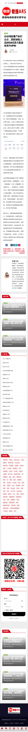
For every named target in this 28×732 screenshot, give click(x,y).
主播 (22, 488)
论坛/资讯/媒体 (7, 370)
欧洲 (17, 502)
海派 (18, 494)
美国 (18, 499)
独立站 (4, 362)
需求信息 (5, 386)
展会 (14, 477)
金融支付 (5, 414)
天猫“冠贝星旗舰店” (14, 508)
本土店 (10, 471)
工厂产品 (13, 491)
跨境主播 (5, 465)
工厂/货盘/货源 (7, 398)
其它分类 (6, 33)
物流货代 (5, 374)
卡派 (4, 499)
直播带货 (15, 468)
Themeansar (23, 719)
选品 (10, 477)
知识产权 (5, 394)
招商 (8, 488)
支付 (15, 511)
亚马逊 (10, 459)
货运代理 (5, 496)
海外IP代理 (10, 462)
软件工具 (5, 366)
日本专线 (13, 505)
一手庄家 (5, 511)
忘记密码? (16, 618)
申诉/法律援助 (6, 446)
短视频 (16, 465)
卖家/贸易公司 (6, 430)
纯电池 (4, 494)
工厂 (14, 494)
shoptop (13, 488)
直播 (11, 479)
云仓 (20, 468)
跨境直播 (11, 465)
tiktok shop (16, 459)
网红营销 (19, 477)
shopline (9, 482)
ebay (13, 485)
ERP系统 (5, 410)
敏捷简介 (6, 723)
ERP (4, 482)
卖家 (4, 488)
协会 (23, 485)
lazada (15, 471)
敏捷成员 (5, 502)
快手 (8, 491)
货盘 (4, 468)
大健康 (4, 474)
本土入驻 (10, 474)
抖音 (4, 491)
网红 (4, 479)
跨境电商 (5, 459)
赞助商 (10, 511)
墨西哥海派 (11, 502)
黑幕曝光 (5, 477)
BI (7, 479)
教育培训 (5, 418)
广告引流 (5, 434)
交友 (19, 482)
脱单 (23, 482)
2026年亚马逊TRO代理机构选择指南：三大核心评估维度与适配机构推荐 (14, 340)
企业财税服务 (6, 390)
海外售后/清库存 (7, 402)
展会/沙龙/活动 (7, 382)
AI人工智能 (6, 358)
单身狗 (8, 485)
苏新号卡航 (5, 508)
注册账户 (11, 618)
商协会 (4, 442)
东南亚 (20, 471)
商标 (18, 505)
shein (18, 488)
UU (13, 50)
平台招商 (5, 422)
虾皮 (15, 479)
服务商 (4, 462)
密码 (5, 604)
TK (22, 474)
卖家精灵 (19, 479)
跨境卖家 (5, 471)
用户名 (6, 598)
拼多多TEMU (17, 474)
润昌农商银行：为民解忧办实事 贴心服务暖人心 (8, 251)
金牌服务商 (11, 496)
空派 (8, 499)
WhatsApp (19, 491)
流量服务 (13, 499)
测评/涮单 (5, 438)
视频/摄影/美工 (7, 426)
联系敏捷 (17, 723)
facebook (17, 462)
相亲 (4, 485)
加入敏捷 (11, 723)
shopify (14, 482)
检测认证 (5, 406)
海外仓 (4, 378)
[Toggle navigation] (15, 24)
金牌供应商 (18, 496)
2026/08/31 (8, 644)
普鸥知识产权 (6, 505)
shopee (22, 465)
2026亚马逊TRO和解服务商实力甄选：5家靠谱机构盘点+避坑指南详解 (14, 693)
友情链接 (22, 723)
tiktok (22, 459)
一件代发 (9, 468)
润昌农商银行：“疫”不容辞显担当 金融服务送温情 (19, 251)
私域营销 (18, 485)
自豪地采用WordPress (7, 719)
